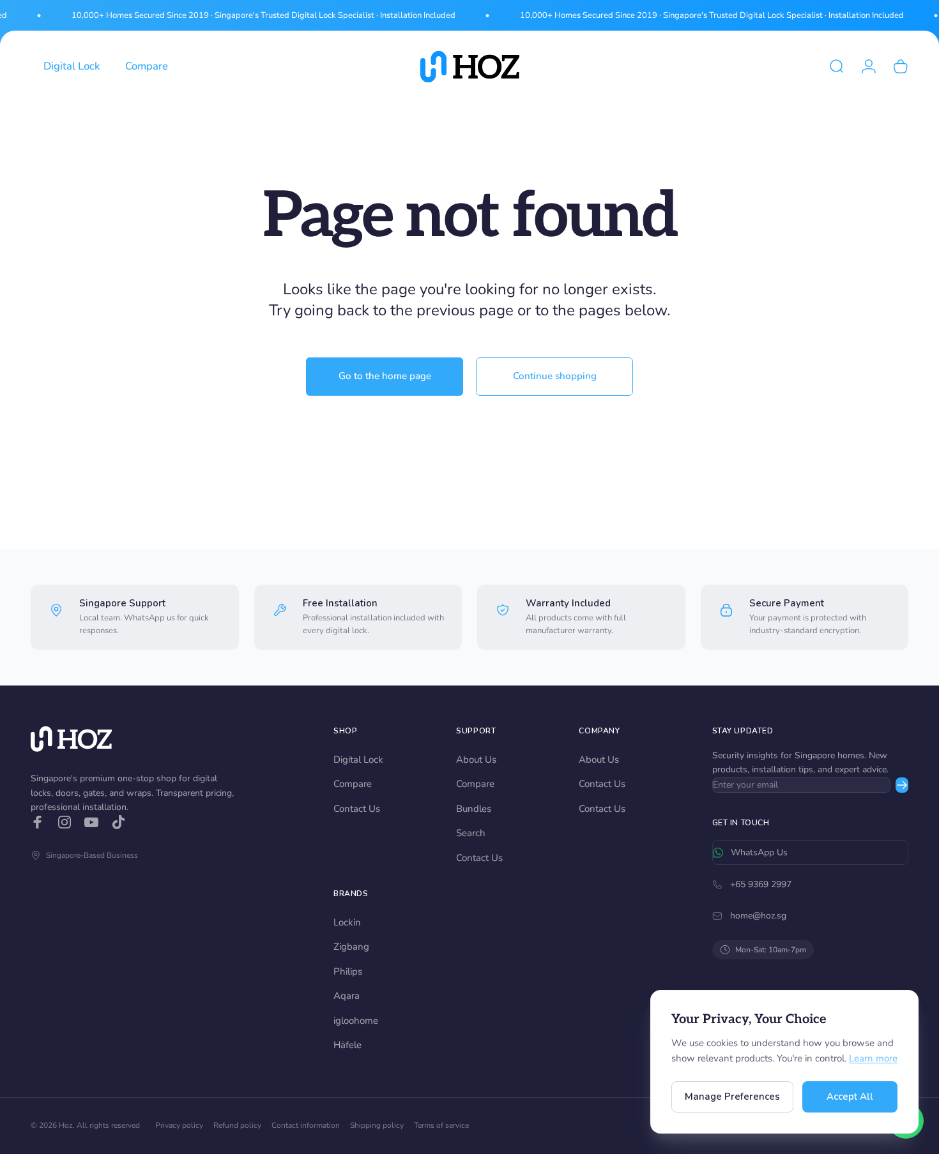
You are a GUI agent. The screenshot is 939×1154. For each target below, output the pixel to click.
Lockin (347, 922)
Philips (347, 971)
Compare (352, 783)
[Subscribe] (902, 785)
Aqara (346, 995)
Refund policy (237, 1125)
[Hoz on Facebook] (38, 822)
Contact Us (356, 808)
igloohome (355, 1020)
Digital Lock (358, 759)
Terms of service (441, 1125)
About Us (476, 759)
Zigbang (351, 946)
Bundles (473, 808)
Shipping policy (377, 1125)
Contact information (305, 1125)
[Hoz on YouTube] (91, 822)
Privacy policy (179, 1125)
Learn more (873, 1058)
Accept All (850, 1096)
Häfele (347, 1044)
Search (470, 833)
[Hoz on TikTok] (118, 822)
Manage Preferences (732, 1096)
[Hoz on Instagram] (64, 822)
